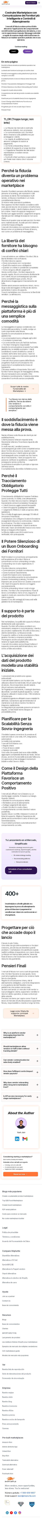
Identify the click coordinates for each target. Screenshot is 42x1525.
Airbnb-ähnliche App (9, 1447)
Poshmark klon (7, 1474)
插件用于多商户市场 (9, 1333)
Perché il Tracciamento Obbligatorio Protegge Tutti (18, 84)
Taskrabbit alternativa (10, 1460)
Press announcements (10, 1424)
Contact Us (6, 1301)
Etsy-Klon (5, 1456)
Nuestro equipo (8, 1393)
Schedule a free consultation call (20, 870)
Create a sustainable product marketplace (17, 1196)
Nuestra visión (7, 1397)
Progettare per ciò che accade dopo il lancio (16, 107)
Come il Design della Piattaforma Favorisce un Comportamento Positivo (16, 102)
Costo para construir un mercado (14, 1214)
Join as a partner (8, 1296)
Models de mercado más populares (15, 1355)
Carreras (5, 1428)
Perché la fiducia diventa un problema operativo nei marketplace (18, 66)
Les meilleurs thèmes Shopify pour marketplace (19, 1342)
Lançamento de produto (11, 1337)
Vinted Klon (6, 1451)
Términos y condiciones (11, 1237)
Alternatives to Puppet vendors (13, 1269)
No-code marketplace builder (13, 1218)
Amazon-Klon (7, 1442)
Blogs (4, 1320)
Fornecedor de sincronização (13, 1378)
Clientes (5, 1328)
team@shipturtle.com (27, 1496)
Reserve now (19, 1174)
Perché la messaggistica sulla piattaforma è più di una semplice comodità (19, 74)
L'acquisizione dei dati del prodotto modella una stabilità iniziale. (20, 94)
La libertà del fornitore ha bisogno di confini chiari (17, 70)
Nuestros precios (8, 1415)
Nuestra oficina (7, 1410)
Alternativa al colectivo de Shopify (15, 1278)
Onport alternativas (9, 1273)
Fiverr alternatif (7, 1469)
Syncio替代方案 (8, 1264)
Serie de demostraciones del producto (16, 1374)
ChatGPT (13, 51)
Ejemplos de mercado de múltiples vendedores (19, 1346)
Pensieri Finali (6, 110)
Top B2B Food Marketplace (12, 1200)
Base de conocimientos (11, 1324)
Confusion (28, 51)
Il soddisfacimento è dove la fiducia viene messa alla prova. (19, 80)
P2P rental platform (9, 1209)
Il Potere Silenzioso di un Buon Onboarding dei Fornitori (19, 87)
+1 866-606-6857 (27, 1493)
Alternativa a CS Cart (9, 1260)
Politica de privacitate (10, 1232)
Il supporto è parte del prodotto (11, 90)
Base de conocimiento (10, 1305)
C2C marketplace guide (11, 1351)
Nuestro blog (7, 1401)
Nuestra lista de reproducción (13, 1369)
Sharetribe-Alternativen (10, 1256)
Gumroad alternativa (9, 1465)
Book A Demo (31, 3)
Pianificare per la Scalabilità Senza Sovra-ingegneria (18, 98)
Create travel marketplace (12, 1205)
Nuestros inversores (9, 1406)
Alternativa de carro (9, 1282)
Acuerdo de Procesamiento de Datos (16, 1241)
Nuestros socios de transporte (13, 1419)
